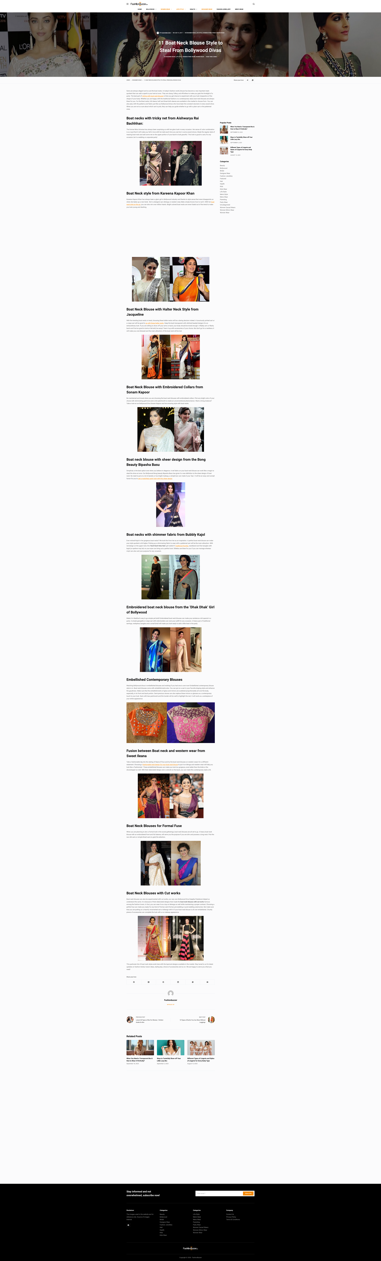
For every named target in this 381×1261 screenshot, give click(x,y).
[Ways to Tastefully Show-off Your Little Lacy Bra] (170, 1047)
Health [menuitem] (192, 9)
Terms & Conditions (233, 1219)
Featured (223, 179)
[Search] (253, 4)
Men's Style (224, 194)
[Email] (207, 982)
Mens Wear (224, 197)
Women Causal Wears (227, 207)
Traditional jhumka (181, 546)
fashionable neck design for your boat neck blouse (160, 765)
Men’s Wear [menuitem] (239, 9)
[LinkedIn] (178, 982)
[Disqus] (171, 1100)
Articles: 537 (170, 1004)
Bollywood (223, 168)
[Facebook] (134, 982)
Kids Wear (223, 189)
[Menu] (127, 4)
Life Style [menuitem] (180, 9)
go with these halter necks (155, 323)
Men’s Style (197, 1217)
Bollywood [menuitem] (150, 9)
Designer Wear (191, 33)
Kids (221, 186)
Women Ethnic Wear (209, 33)
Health (222, 184)
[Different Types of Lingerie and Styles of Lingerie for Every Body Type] (201, 1047)
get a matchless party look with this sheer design (155, 479)
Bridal (222, 171)
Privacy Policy (231, 1217)
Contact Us (230, 1214)
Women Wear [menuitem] (165, 9)
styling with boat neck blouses (152, 96)
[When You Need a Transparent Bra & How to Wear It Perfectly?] (140, 1047)
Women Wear (220, 33)
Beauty (222, 165)
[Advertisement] (171, 233)
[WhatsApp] (253, 80)
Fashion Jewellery (226, 176)
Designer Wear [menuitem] (207, 9)
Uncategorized (225, 205)
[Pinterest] (163, 982)
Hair (221, 181)
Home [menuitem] (140, 9)
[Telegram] (247, 80)
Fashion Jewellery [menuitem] (224, 9)
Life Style (199, 33)
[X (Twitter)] (148, 982)
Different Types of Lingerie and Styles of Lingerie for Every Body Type (241, 150)
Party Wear (224, 202)
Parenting (223, 199)
